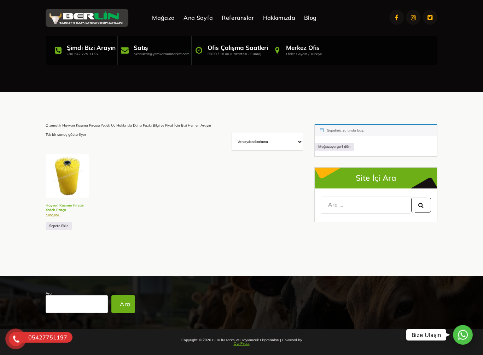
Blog (310, 17)
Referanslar (238, 17)
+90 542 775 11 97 (83, 54)
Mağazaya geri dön (334, 146)
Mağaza (163, 17)
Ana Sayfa (198, 17)
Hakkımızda (279, 17)
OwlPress (242, 343)
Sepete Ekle (58, 225)
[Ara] (421, 205)
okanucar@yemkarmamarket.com (162, 54)
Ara (49, 293)
